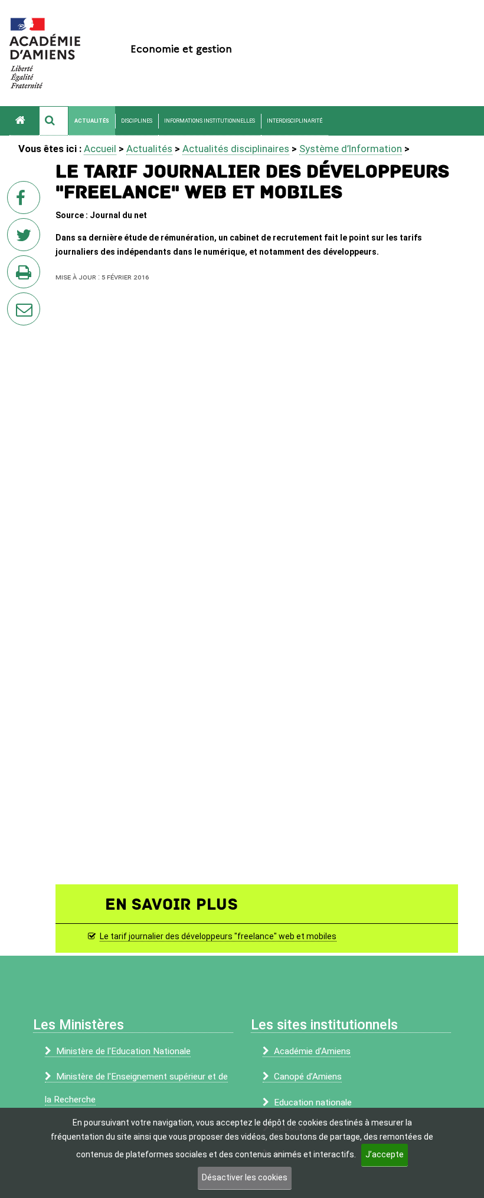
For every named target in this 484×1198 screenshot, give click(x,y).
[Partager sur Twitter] (26, 238)
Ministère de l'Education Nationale (123, 1051)
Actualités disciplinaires (235, 148)
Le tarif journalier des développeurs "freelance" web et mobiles (218, 936)
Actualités (91, 121)
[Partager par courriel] (16, 301)
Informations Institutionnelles (209, 121)
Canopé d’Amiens (308, 1076)
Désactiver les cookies (244, 1177)
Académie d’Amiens (312, 1051)
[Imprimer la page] (26, 275)
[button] (53, 121)
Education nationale (313, 1102)
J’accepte (384, 1154)
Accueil (100, 148)
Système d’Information (350, 148)
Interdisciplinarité (294, 121)
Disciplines (136, 121)
